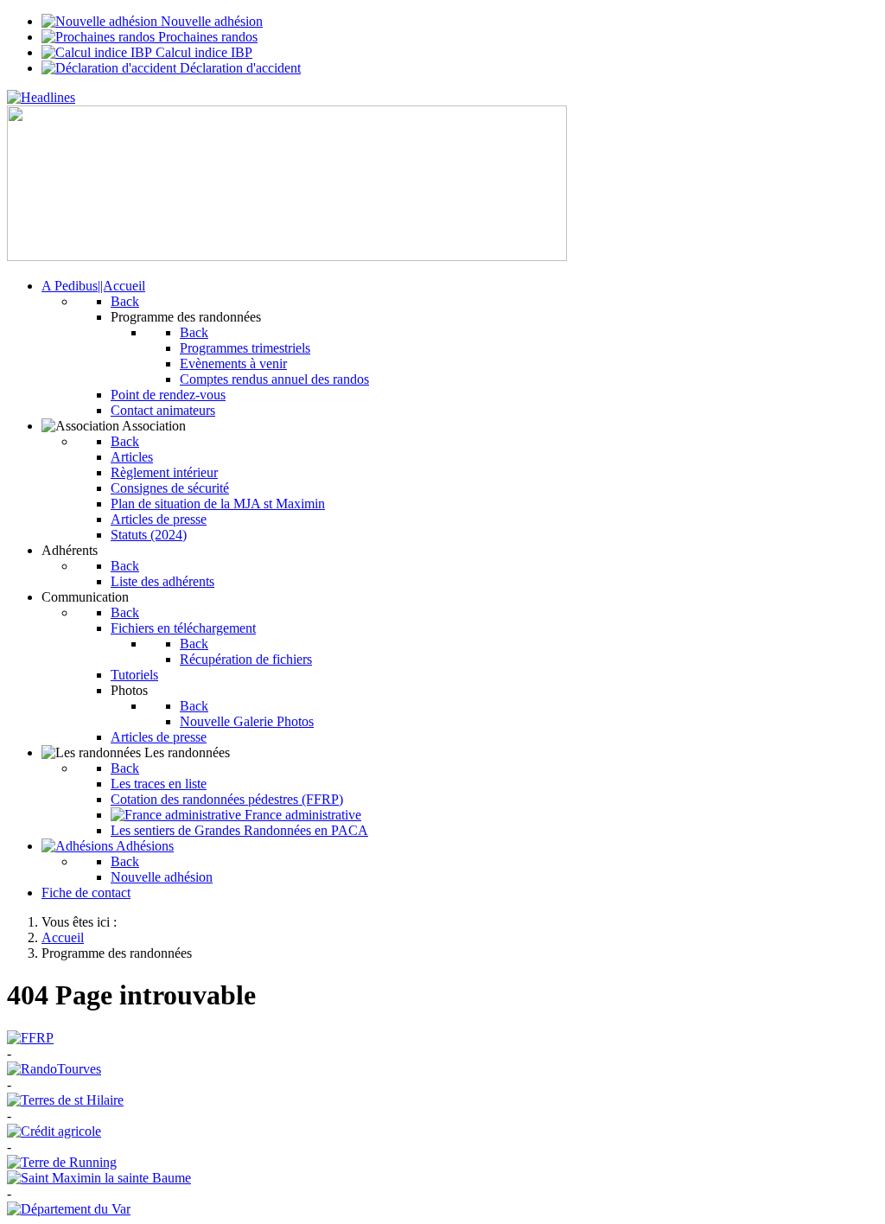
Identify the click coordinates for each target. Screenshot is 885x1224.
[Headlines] (41, 97)
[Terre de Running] (62, 1162)
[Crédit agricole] (54, 1131)
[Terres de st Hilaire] (65, 1100)
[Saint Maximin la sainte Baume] (99, 1177)
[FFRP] (30, 1037)
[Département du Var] (69, 1209)
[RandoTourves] (54, 1068)
